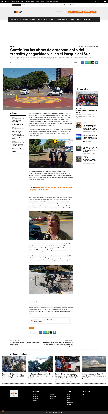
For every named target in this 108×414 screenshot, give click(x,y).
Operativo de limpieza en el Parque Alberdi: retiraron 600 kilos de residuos (40, 5)
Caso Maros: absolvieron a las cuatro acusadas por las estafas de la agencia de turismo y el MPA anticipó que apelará (18, 134)
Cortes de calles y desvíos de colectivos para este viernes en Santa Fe (40, 376)
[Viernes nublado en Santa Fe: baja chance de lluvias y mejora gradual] (94, 364)
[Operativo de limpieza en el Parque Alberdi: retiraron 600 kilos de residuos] (78, 148)
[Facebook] (95, 1)
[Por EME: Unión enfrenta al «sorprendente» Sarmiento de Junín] (87, 98)
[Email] (92, 62)
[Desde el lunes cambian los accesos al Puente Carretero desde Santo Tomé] (78, 159)
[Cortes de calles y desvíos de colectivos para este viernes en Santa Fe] (40, 364)
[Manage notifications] (3, 411)
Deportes (13, 117)
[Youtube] (105, 1)
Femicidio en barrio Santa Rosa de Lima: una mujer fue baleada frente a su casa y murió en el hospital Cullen (18, 147)
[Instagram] (98, 1)
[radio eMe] (20, 393)
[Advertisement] (54, 34)
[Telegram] (96, 62)
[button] (95, 19)
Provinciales (85, 156)
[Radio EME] (17, 12)
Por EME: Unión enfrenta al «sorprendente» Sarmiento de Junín (17, 122)
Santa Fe (12, 46)
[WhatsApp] (89, 62)
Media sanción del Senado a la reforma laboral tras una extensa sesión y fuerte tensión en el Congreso (58, 344)
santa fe (36, 327)
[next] (95, 5)
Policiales (14, 141)
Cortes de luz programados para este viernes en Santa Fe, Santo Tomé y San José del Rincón (67, 377)
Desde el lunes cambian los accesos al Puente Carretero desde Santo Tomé (89, 160)
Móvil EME (14, 127)
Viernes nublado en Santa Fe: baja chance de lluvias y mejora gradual (94, 376)
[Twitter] (102, 1)
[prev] (93, 5)
